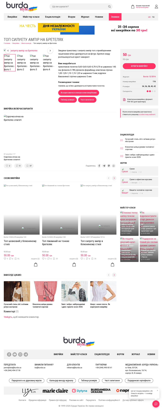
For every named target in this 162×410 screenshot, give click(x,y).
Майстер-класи (31, 17)
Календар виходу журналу (61, 380)
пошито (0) (74, 259)
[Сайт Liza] (30, 391)
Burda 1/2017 (85, 237)
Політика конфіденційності (109, 400)
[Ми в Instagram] (20, 354)
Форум (71, 17)
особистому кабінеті (147, 114)
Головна (7, 43)
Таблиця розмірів (89, 380)
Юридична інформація (37, 400)
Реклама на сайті (76, 400)
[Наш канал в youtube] (15, 354)
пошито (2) (35, 259)
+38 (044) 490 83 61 (104, 368)
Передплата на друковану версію (27, 380)
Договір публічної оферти (133, 400)
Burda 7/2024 (9, 237)
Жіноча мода (26, 43)
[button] (114, 178)
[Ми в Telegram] (26, 354)
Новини (99, 17)
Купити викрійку (139, 66)
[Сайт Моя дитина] (79, 391)
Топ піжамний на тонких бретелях (55, 243)
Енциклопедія (52, 17)
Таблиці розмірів (67, 100)
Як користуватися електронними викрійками (79, 93)
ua (149, 17)
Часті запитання (87, 100)
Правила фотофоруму (58, 400)
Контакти (22, 400)
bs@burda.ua (40, 368)
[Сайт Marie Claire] (55, 390)
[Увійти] (156, 6)
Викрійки (12, 17)
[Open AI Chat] (155, 403)
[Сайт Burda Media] (101, 390)
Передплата (91, 400)
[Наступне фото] (50, 50)
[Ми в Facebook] (9, 354)
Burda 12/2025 (47, 237)
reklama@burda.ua (74, 368)
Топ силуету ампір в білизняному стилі (92, 243)
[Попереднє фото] (8, 50)
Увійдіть (8, 317)
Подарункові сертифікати (139, 380)
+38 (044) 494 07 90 (12, 370)
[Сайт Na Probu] (127, 390)
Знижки (115, 17)
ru (153, 17)
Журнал (85, 17)
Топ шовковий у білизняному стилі (20, 243)
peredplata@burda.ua (12, 368)
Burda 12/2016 (149, 77)
